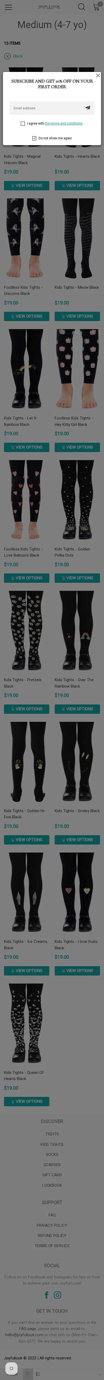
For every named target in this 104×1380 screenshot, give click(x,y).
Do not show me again (55, 138)
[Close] (98, 75)
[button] (87, 108)
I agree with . (55, 123)
